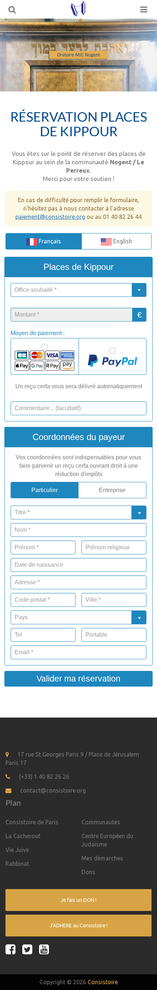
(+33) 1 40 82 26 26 (44, 776)
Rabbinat (17, 863)
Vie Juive (17, 849)
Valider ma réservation (78, 678)
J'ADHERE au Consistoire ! (79, 925)
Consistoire (103, 982)
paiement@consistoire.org (50, 216)
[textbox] (78, 290)
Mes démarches (102, 858)
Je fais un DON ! (78, 900)
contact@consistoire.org (53, 790)
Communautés (100, 822)
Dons (88, 872)
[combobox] (78, 290)
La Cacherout (23, 836)
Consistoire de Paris (31, 822)
